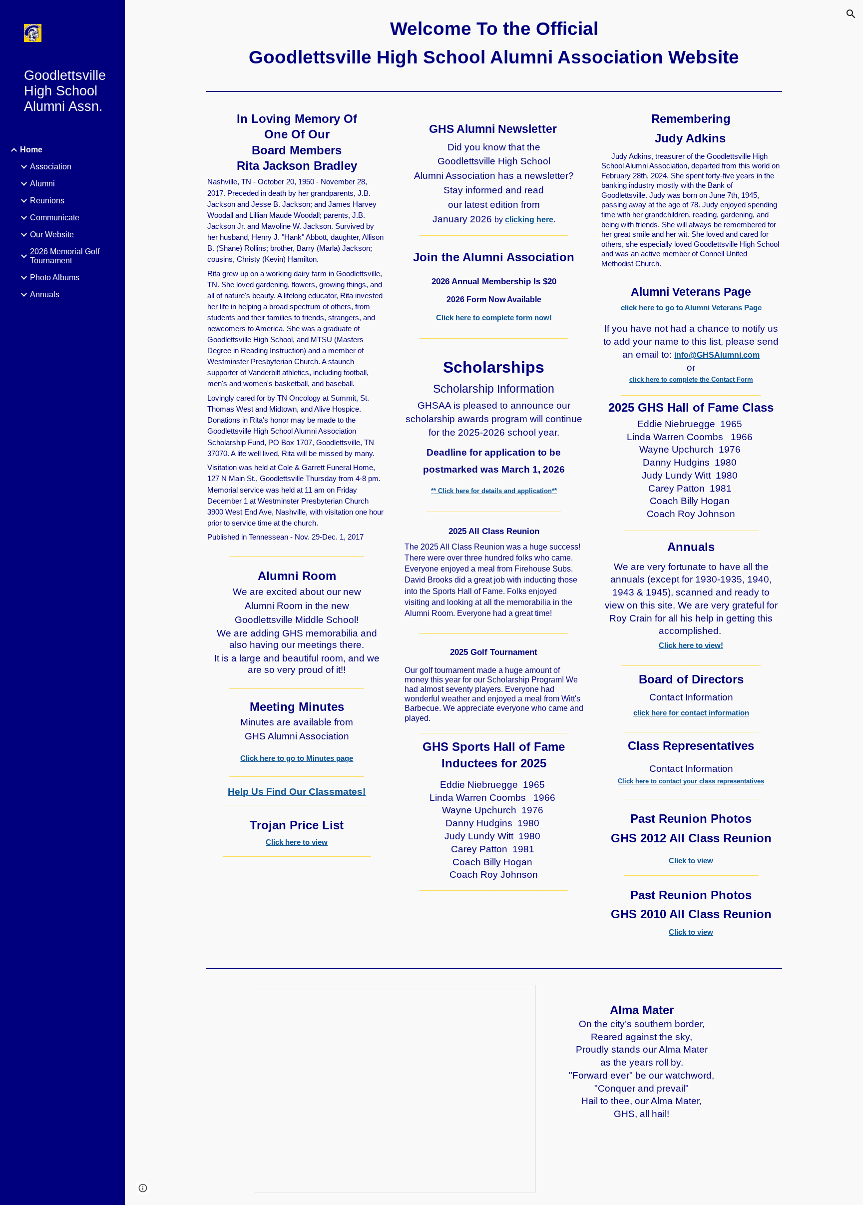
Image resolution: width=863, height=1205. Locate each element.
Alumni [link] (42, 183)
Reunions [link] (47, 200)
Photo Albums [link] (54, 277)
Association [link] (50, 166)
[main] (494, 43)
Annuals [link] (44, 294)
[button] (851, 14)
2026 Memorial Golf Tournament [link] (64, 256)
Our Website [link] (52, 234)
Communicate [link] (54, 217)
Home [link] (31, 149)
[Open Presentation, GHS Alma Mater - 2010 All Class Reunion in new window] (517, 998)
